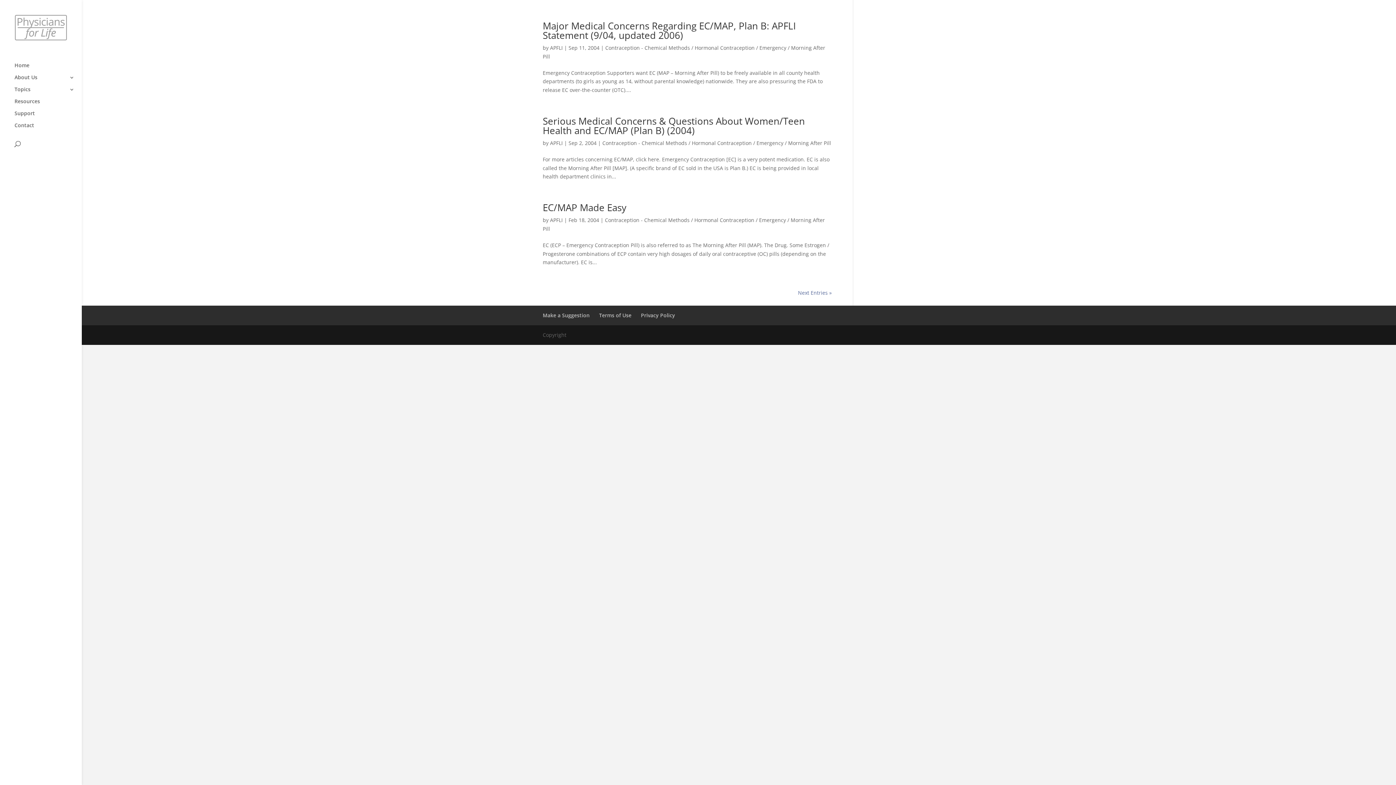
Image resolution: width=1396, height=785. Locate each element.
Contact (24, 126)
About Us (26, 78)
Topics (23, 90)
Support (25, 114)
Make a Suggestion (566, 315)
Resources (27, 102)
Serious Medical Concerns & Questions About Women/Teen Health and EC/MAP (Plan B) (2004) (674, 125)
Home (22, 66)
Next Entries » (815, 292)
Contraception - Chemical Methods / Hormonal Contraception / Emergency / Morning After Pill (716, 143)
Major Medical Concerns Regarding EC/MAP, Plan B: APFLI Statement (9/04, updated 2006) (669, 30)
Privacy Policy (658, 315)
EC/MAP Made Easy (584, 207)
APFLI (556, 47)
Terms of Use (615, 315)
